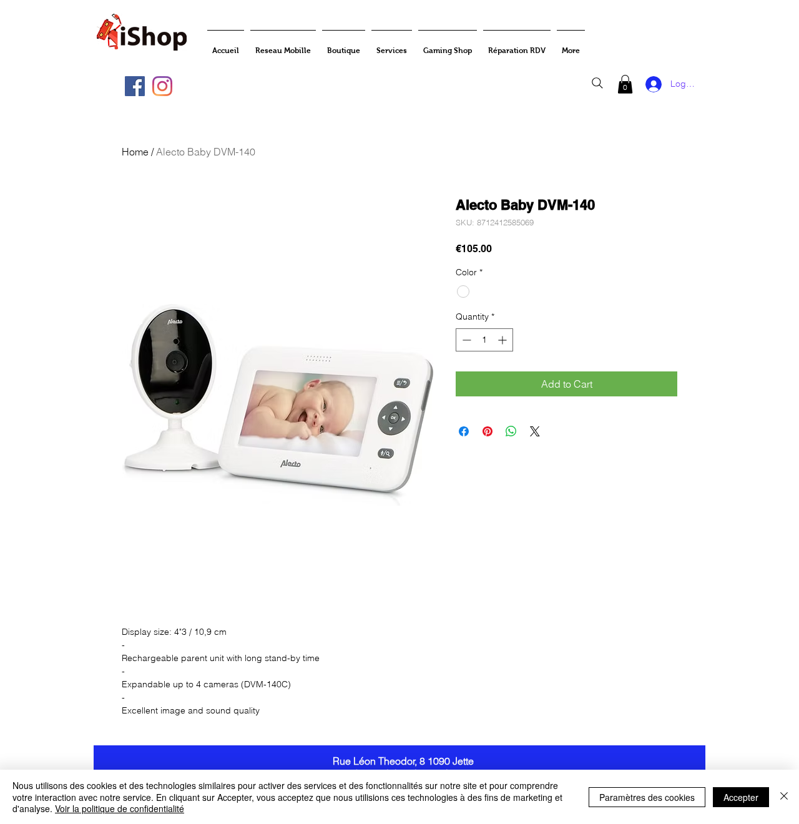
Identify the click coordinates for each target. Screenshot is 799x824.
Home (135, 151)
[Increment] (503, 340)
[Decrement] (465, 340)
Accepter (740, 797)
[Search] (597, 83)
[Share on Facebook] (463, 431)
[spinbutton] (484, 340)
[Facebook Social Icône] (135, 86)
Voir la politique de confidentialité (119, 808)
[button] (625, 84)
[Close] (784, 797)
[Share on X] (534, 431)
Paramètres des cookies (647, 797)
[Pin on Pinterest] (487, 431)
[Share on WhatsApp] (511, 431)
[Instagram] (162, 86)
